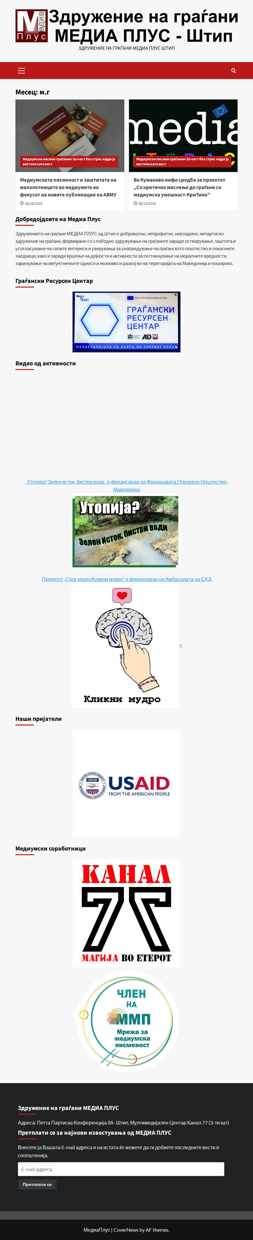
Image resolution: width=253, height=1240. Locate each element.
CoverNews (126, 1230)
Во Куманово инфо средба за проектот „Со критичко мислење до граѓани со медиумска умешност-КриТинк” (179, 187)
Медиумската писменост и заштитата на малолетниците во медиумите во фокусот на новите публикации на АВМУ (68, 187)
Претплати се (37, 1184)
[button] (21, 70)
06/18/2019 (33, 203)
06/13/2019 (147, 203)
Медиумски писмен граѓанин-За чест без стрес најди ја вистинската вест (69, 162)
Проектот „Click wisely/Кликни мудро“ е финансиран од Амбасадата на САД (127, 579)
